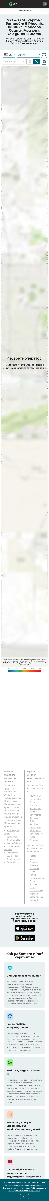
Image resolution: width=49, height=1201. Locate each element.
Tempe (33, 875)
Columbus (34, 840)
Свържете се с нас (23, 1149)
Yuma (32, 887)
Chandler (34, 862)
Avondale (34, 894)
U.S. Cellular (12, 856)
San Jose (34, 824)
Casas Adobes (36, 897)
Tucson (33, 856)
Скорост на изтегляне (36, 61)
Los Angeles (35, 799)
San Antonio (35, 815)
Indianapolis (35, 827)
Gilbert (33, 871)
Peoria (32, 881)
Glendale (34, 865)
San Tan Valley (36, 890)
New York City (36, 796)
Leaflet (5, 659)
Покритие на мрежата (30, 61)
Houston (33, 805)
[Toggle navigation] (4, 4)
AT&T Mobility (13, 840)
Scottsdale (34, 868)
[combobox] (8, 55)
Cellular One (12, 853)
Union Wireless (14, 837)
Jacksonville (35, 830)
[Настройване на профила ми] (45, 4)
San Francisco (36, 834)
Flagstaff (34, 900)
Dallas (32, 821)
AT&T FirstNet (13, 859)
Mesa (32, 859)
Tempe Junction (37, 878)
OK (24, 1196)
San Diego (34, 818)
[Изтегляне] (24, 928)
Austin (32, 837)
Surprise (33, 884)
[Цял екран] (44, 55)
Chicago (33, 802)
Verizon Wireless (14, 843)
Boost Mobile (13, 862)
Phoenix (33, 811)
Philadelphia (35, 808)
